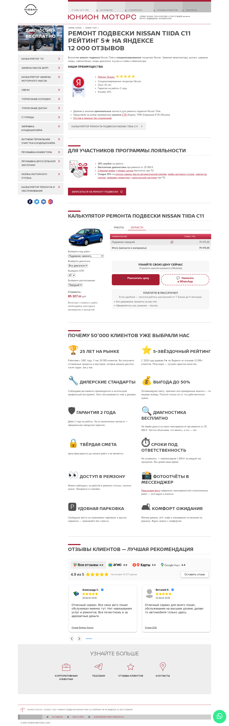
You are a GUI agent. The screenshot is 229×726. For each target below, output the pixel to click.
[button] (72, 639)
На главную (106, 10)
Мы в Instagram (50, 201)
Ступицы (27, 117)
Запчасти (137, 227)
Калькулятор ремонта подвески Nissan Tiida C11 (105, 126)
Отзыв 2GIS (151, 627)
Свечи (25, 89)
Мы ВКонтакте (43, 201)
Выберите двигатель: (79, 261)
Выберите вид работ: (79, 251)
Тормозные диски (34, 108)
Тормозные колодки (36, 99)
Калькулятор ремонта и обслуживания (38, 188)
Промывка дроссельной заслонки (38, 163)
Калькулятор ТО (32, 58)
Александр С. (90, 589)
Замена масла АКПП (34, 67)
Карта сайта (78, 717)
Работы (119, 227)
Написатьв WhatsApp (185, 279)
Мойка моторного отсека (34, 175)
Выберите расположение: (82, 280)
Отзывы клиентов (167, 10)
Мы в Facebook (30, 201)
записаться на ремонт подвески (95, 191)
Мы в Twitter (36, 201)
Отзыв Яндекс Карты (82, 627)
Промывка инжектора (36, 152)
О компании (135, 10)
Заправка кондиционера (31, 128)
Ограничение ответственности (108, 717)
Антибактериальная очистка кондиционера (38, 141)
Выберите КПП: (76, 270)
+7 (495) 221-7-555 (80, 10)
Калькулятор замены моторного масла (36, 78)
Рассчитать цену (135, 278)
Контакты (191, 10)
